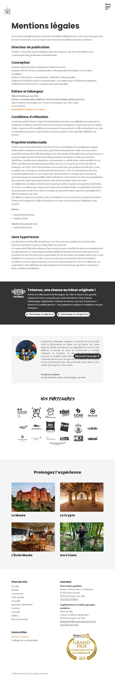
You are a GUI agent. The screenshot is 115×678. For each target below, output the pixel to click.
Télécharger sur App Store (41, 314)
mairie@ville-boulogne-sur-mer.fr (28, 109)
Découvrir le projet (86, 356)
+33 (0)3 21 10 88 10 (69, 599)
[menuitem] (22, 413)
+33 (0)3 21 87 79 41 (69, 625)
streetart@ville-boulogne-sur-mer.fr (78, 621)
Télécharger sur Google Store (74, 314)
